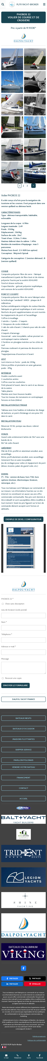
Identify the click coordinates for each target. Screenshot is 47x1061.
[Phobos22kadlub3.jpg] (35, 59)
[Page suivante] (33, 185)
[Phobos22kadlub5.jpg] (12, 82)
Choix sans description (14, 604)
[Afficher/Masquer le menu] (44, 4)
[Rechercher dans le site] (3, 4)
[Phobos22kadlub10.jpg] (35, 172)
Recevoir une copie (13, 678)
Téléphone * (6, 634)
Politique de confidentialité (37, 1040)
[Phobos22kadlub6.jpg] (35, 127)
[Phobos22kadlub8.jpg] (35, 150)
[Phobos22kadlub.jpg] (35, 82)
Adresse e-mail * (8, 646)
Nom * (4, 622)
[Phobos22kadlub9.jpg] (12, 172)
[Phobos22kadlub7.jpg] (12, 150)
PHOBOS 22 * (7, 599)
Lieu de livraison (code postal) (14, 610)
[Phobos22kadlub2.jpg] (35, 104)
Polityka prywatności (39, 1036)
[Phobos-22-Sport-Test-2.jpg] (12, 104)
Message (5, 659)
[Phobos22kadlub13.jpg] (12, 59)
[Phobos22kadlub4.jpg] (12, 127)
